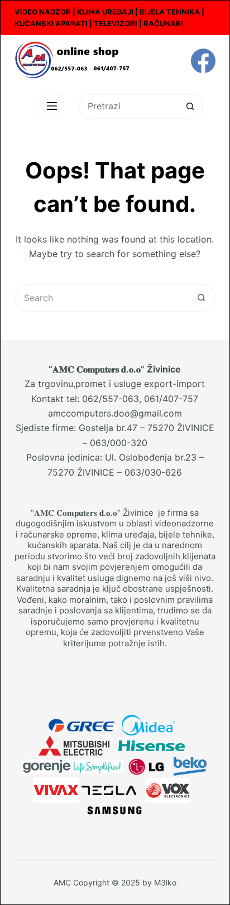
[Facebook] (203, 61)
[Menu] (52, 106)
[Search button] (190, 106)
